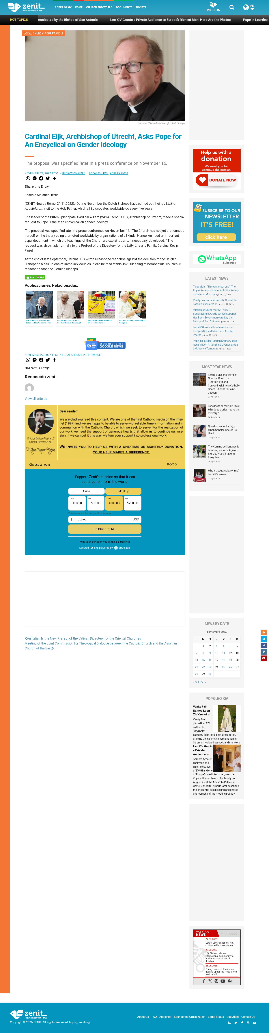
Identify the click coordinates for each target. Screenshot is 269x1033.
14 (196, 660)
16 (210, 660)
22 (203, 667)
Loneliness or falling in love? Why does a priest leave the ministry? (224, 409)
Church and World (99, 7)
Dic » (203, 682)
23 (210, 667)
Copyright (233, 1017)
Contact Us (248, 1017)
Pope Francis (54, 33)
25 (223, 667)
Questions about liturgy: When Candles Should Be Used (222, 430)
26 (230, 667)
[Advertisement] (105, 602)
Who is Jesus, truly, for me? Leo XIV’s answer (223, 472)
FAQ (154, 1017)
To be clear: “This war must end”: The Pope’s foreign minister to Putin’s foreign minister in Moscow (216, 290)
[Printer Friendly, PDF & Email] (35, 277)
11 (223, 653)
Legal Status (216, 1017)
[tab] (205, 933)
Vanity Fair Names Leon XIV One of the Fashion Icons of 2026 (202, 714)
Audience (165, 1017)
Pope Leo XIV (63, 7)
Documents (124, 7)
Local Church (34, 33)
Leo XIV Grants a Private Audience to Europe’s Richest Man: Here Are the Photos (113, 20)
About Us (143, 1017)
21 (196, 667)
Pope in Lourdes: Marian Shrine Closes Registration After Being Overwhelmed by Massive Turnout (215, 344)
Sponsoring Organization (189, 1017)
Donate (141, 7)
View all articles (36, 399)
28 (196, 674)
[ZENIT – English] (30, 7)
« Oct (196, 682)
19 (230, 660)
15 (203, 660)
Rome (79, 7)
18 (223, 660)
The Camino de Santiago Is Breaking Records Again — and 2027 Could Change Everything (223, 452)
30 (210, 674)
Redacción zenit (73, 173)
